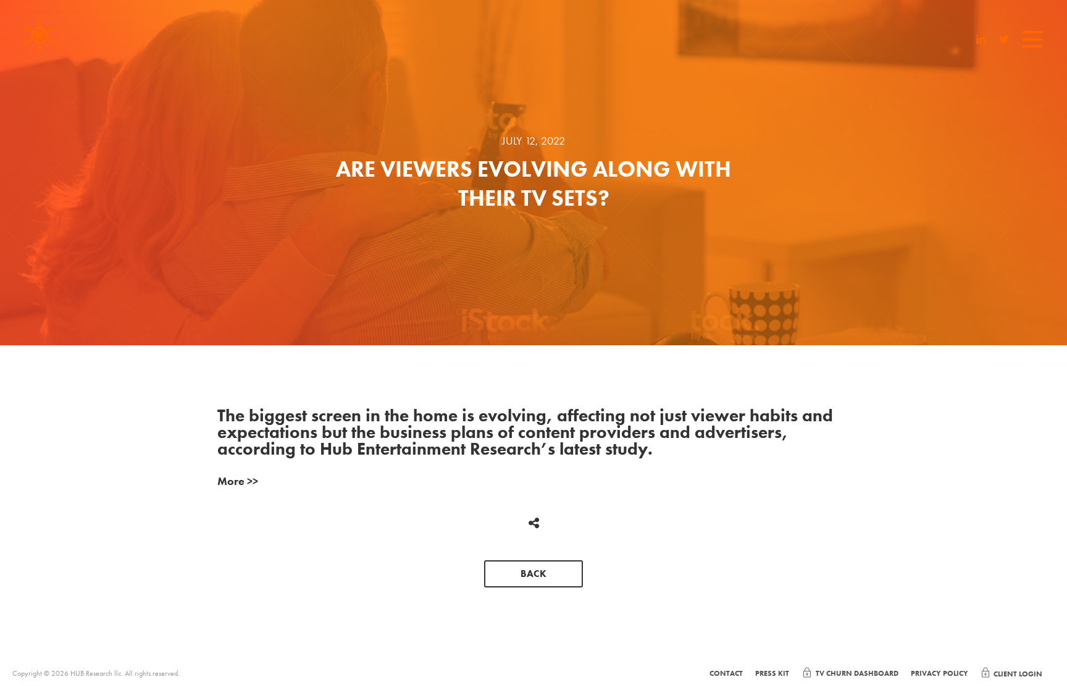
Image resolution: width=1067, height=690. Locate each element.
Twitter (1004, 40)
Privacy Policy (939, 673)
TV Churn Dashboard (857, 673)
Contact (726, 673)
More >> (237, 481)
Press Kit (772, 673)
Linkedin (981, 40)
